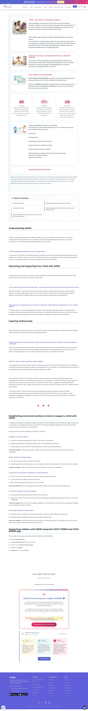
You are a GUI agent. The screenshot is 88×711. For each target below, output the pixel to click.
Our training (51, 679)
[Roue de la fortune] (3, 707)
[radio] (39, 581)
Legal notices (45, 706)
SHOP (75, 6)
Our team (67, 679)
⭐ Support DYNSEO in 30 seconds (44, 624)
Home (25, 7)
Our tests (51, 685)
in (45, 702)
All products (51, 690)
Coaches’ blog (59, 7)
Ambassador (68, 690)
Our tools (51, 682)
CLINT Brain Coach (37, 684)
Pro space (68, 7)
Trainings (38, 7)
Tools (45, 7)
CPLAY (34, 695)
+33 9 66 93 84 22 (15, 691)
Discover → (60, 2)
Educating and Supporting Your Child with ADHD (58, 203)
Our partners (67, 685)
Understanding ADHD (18, 203)
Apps (31, 7)
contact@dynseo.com (16, 686)
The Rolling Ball (36, 689)
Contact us (67, 693)
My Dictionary (35, 692)
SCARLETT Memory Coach (38, 687)
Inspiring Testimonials (18, 208)
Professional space (53, 688)
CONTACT (80, 6)
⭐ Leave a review (44, 658)
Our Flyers (51, 693)
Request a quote (68, 688)
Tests (51, 7)
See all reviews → (62, 633)
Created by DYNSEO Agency (55, 706)
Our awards (67, 682)
